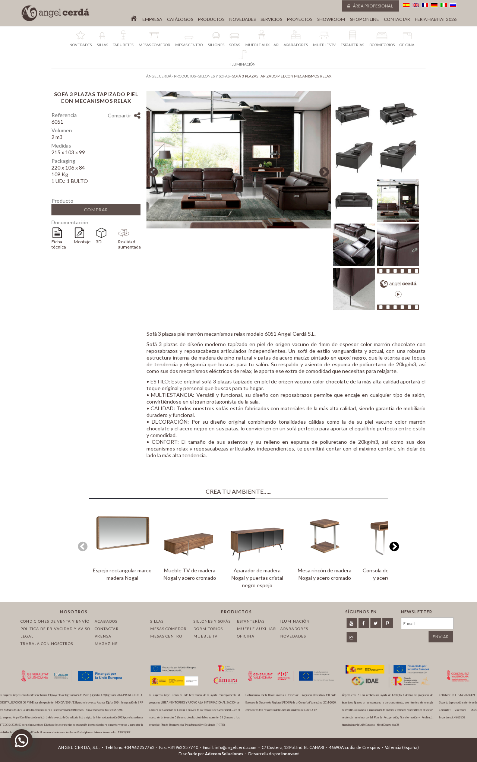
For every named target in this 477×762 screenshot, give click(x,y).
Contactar (397, 19)
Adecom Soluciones (224, 753)
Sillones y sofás (212, 621)
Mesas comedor (168, 628)
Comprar (96, 209)
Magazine (106, 643)
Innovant (290, 753)
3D (98, 241)
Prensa (103, 636)
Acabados (106, 621)
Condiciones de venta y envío (54, 621)
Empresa (152, 19)
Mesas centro (166, 636)
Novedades (242, 19)
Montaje (82, 241)
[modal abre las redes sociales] (136, 116)
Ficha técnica (58, 244)
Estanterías (251, 621)
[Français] (425, 5)
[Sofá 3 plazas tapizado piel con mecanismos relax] (238, 226)
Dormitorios (208, 628)
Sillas (157, 621)
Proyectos (299, 19)
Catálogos (180, 19)
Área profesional (372, 5)
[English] (415, 5)
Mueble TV (205, 636)
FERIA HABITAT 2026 (436, 19)
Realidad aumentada (129, 244)
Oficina (246, 636)
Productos (211, 19)
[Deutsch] (434, 5)
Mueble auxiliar (256, 628)
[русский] (453, 5)
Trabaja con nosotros (46, 643)
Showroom (331, 19)
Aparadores (294, 628)
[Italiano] (443, 5)
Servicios (271, 19)
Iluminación (295, 621)
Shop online (364, 19)
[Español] (406, 5)
